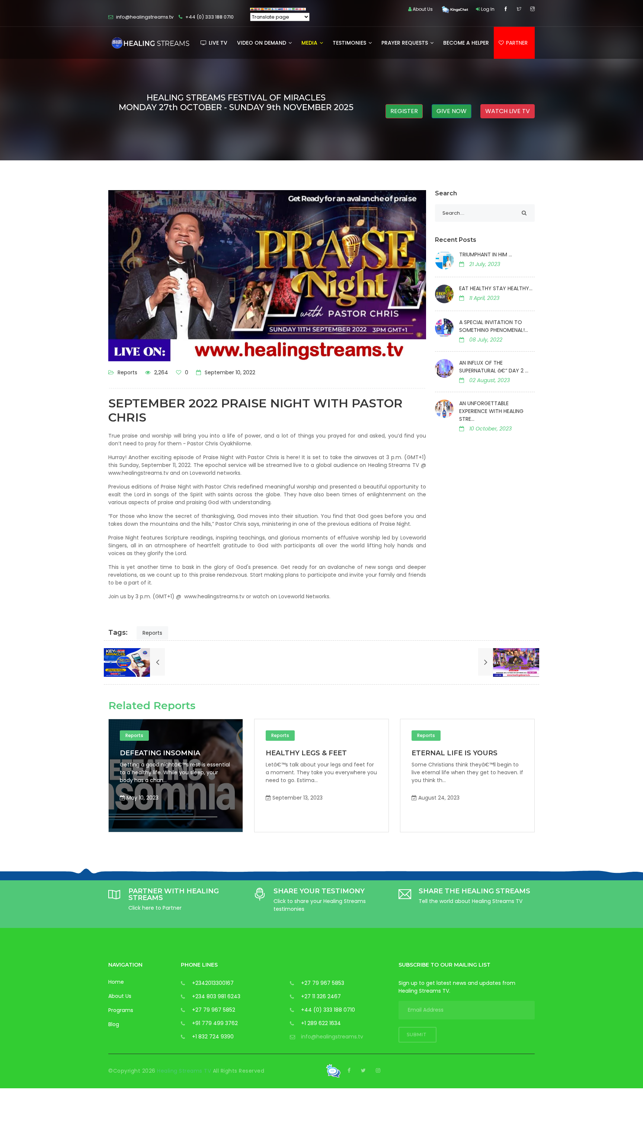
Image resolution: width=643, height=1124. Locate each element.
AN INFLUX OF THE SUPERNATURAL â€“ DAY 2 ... (493, 366)
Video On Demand (262, 43)
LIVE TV (217, 43)
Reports (127, 372)
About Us (119, 996)
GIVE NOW (451, 111)
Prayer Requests (405, 43)
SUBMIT (417, 1034)
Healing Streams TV (185, 1071)
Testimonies (350, 43)
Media (310, 43)
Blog (113, 1024)
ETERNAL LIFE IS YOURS (385, 753)
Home (116, 982)
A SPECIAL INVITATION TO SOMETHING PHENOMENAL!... (493, 326)
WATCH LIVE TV (507, 111)
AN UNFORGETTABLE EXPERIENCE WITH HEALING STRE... (491, 411)
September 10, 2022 (229, 372)
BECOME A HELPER (466, 43)
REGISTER (404, 111)
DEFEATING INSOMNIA (527, 753)
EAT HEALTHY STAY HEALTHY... (495, 288)
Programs (120, 1010)
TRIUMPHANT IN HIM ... (485, 254)
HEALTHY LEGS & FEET (236, 753)
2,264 (160, 372)
